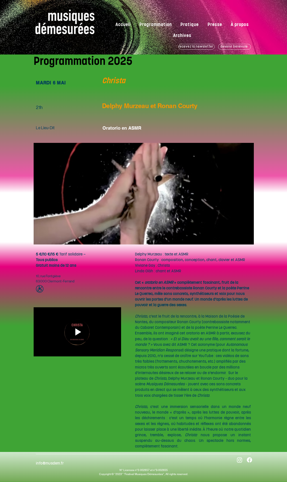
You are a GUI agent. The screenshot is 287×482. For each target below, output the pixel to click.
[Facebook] (249, 459)
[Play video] (77, 331)
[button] (182, 36)
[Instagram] (239, 459)
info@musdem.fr (50, 464)
